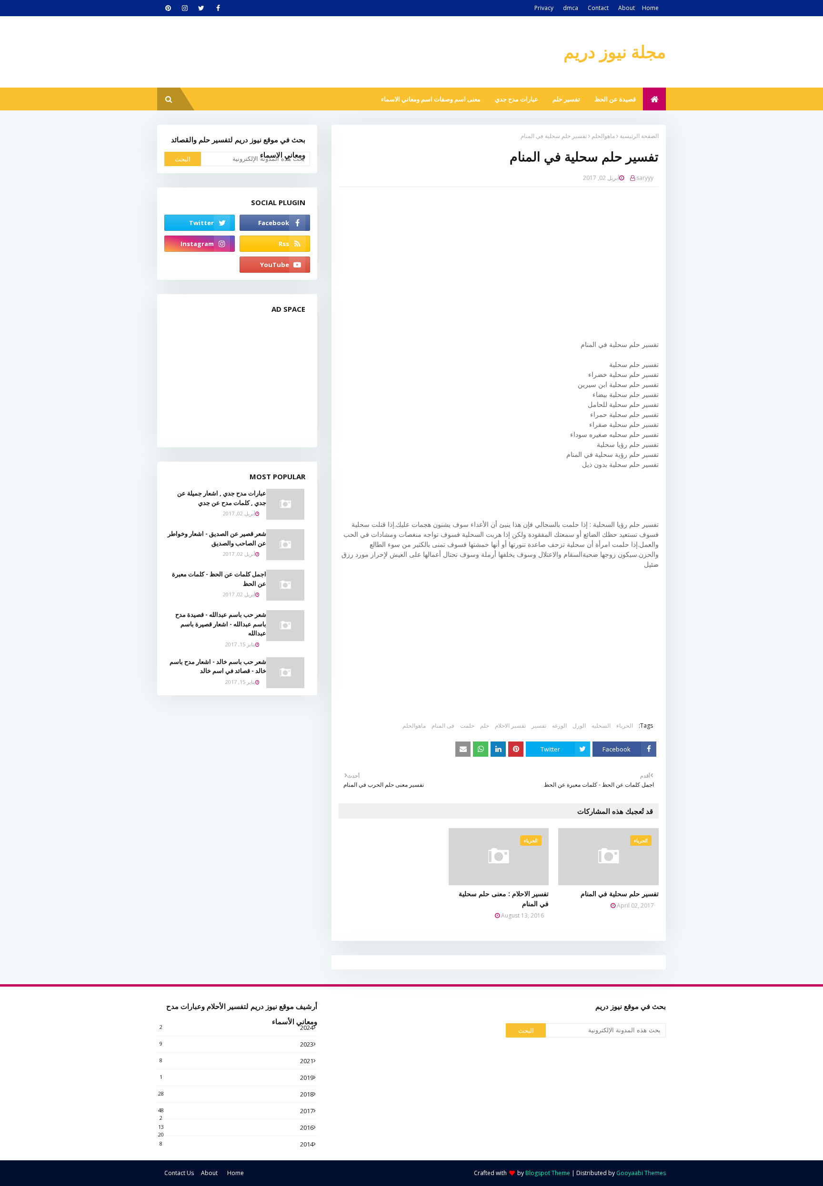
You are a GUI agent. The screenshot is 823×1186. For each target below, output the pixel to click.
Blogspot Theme (547, 1173)
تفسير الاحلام (510, 725)
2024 (236, 1027)
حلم (484, 725)
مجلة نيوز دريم (614, 51)
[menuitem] (654, 99)
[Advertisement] (491, 263)
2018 (235, 1094)
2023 (236, 1044)
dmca (570, 8)
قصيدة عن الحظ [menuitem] (615, 99)
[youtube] (275, 265)
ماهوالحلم (603, 136)
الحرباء (624, 725)
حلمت (467, 725)
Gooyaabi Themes (641, 1173)
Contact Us (179, 1173)
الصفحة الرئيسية (639, 136)
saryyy (644, 178)
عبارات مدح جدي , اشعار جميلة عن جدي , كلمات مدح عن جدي (221, 498)
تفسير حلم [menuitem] (566, 99)
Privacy (543, 8)
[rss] (275, 244)
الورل (579, 725)
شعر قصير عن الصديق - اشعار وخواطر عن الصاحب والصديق (217, 538)
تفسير (539, 725)
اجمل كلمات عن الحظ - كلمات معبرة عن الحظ (219, 579)
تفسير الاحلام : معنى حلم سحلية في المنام (504, 898)
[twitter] (201, 8)
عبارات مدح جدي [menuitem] (516, 99)
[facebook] (218, 8)
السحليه (601, 725)
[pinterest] (168, 8)
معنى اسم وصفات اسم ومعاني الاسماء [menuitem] (431, 99)
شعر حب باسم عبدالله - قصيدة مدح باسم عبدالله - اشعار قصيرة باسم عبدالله (220, 623)
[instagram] (185, 8)
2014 (236, 1144)
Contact (598, 8)
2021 (236, 1061)
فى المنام (443, 725)
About (626, 8)
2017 (235, 1111)
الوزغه (559, 725)
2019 (236, 1077)
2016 (235, 1127)
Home (650, 8)
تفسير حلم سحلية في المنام (620, 893)
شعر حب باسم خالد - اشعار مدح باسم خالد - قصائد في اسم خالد (218, 666)
